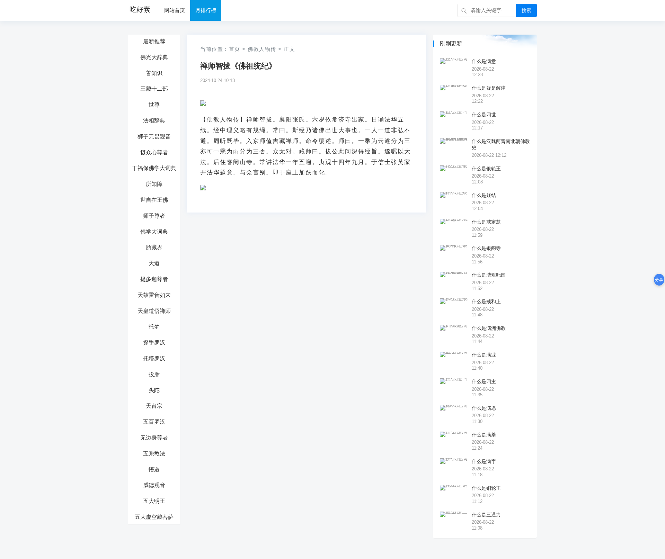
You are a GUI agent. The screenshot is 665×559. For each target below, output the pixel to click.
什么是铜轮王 (486, 488)
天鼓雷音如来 (154, 295)
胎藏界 (154, 247)
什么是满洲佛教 (489, 328)
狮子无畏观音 (154, 136)
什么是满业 (484, 355)
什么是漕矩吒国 (489, 275)
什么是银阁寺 (486, 248)
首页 (234, 49)
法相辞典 (154, 121)
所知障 (154, 184)
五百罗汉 (154, 422)
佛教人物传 (262, 49)
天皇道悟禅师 (154, 311)
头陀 (154, 390)
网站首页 (174, 10)
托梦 (154, 327)
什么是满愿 (484, 408)
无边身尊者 (154, 438)
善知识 (154, 73)
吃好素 (140, 9)
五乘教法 (154, 454)
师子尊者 (154, 216)
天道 (154, 263)
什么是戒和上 (486, 301)
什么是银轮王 (486, 168)
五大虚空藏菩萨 (154, 517)
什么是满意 (484, 61)
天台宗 (154, 406)
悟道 (154, 469)
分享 (659, 279)
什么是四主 (484, 381)
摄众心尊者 (154, 152)
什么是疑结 (484, 195)
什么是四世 (484, 114)
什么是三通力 (486, 514)
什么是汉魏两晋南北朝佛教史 (501, 144)
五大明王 (154, 501)
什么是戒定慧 (486, 222)
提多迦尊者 (154, 279)
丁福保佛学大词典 (154, 168)
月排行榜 (205, 10)
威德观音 (154, 485)
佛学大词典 (154, 232)
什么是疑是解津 (489, 88)
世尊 (154, 105)
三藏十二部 (154, 89)
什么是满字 (484, 461)
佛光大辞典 (154, 57)
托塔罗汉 (154, 358)
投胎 (154, 374)
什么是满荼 (484, 435)
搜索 (526, 10)
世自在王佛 (154, 200)
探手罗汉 (154, 342)
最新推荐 (154, 41)
